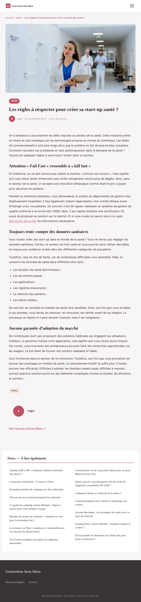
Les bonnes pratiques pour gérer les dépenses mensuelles (33, 541)
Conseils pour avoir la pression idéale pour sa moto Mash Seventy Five (102, 472)
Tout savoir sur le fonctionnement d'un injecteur (35, 497)
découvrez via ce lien (23, 221)
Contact (33, 582)
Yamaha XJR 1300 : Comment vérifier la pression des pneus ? (36, 472)
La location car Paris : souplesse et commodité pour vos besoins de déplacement (37, 529)
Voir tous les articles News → (27, 428)
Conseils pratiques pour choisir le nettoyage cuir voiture (101, 502)
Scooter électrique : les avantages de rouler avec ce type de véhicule (102, 514)
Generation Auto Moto (23, 571)
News (19, 17)
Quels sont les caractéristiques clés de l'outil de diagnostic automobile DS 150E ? (100, 483)
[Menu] (132, 6)
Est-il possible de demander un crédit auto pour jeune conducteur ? (100, 537)
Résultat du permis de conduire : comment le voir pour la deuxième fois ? (35, 518)
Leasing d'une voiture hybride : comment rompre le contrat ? (103, 525)
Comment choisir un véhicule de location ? (98, 493)
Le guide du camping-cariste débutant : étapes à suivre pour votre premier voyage (35, 507)
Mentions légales (15, 582)
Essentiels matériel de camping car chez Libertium (36, 489)
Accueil (10, 17)
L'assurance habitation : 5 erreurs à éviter (31, 481)
